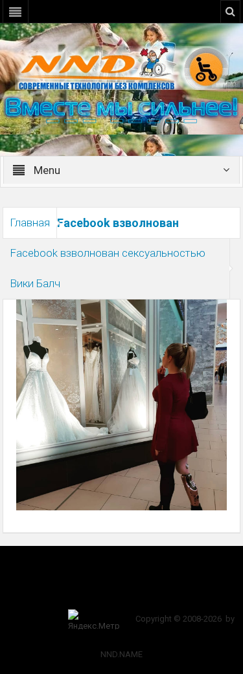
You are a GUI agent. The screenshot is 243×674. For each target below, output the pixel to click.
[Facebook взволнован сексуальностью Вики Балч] (121, 404)
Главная (30, 222)
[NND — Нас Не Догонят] (122, 67)
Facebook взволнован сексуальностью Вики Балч (107, 268)
